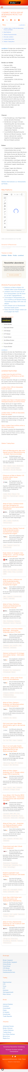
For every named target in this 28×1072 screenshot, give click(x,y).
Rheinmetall (18, 470)
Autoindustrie (6, 813)
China (18, 813)
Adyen (4, 787)
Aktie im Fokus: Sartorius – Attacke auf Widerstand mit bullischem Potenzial (12, 606)
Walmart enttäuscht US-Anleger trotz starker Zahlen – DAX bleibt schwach (13, 655)
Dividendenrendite (7, 547)
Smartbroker (6, 1014)
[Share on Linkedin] (11, 20)
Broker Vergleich (8, 960)
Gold (11, 645)
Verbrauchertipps (11, 867)
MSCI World (15, 765)
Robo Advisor (7, 994)
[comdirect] (6, 320)
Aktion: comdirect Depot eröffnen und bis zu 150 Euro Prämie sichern (13, 426)
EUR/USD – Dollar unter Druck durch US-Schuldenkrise (13, 678)
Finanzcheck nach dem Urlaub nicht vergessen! (12, 847)
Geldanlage (20, 763)
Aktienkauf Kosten (8, 1026)
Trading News (7, 1032)
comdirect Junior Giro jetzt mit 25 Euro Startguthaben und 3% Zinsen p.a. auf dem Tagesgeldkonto (14, 293)
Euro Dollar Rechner (9, 1034)
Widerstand (18, 623)
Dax (4, 468)
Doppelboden (15, 520)
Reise (20, 865)
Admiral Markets (8, 1004)
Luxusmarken (19, 572)
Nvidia (15, 255)
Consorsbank (6, 1008)
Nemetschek (13, 940)
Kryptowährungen (14, 496)
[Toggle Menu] (2, 7)
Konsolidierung (6, 940)
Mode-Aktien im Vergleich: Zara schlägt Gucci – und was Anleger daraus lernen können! (13, 554)
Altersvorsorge (6, 763)
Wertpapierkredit (8, 992)
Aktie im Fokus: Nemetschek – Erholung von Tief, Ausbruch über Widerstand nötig (14, 923)
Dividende (20, 569)
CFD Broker (6, 968)
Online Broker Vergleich (10, 962)
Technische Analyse (7, 522)
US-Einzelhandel (6, 672)
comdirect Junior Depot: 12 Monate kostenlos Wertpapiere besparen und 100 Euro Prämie (13, 401)
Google (8, 468)
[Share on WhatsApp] (15, 20)
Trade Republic (7, 1016)
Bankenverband (6, 863)
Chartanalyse (17, 621)
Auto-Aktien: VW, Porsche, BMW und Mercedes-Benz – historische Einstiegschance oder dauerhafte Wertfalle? (13, 797)
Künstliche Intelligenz (15, 468)
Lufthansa (5, 598)
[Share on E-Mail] (18, 20)
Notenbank (20, 740)
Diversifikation (14, 569)
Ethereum (14, 494)
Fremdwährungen (7, 865)
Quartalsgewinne (16, 670)
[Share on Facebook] (3, 20)
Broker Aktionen (7, 1028)
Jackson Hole (6, 496)
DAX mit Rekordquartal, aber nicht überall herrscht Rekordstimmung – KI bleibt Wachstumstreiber (14, 452)
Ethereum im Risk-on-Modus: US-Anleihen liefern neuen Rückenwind (13, 477)
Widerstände (11, 598)
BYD (15, 813)
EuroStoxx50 (6, 789)
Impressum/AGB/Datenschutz (9, 1059)
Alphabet (9, 466)
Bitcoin (9, 494)
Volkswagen (21, 818)
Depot (12, 763)
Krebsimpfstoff (14, 889)
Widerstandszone (7, 942)
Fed (18, 494)
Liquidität (15, 914)
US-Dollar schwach (19, 693)
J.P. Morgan (12, 789)
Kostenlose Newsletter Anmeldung (14, 1047)
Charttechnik (9, 545)
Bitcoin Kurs (6, 1036)
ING (11, 765)
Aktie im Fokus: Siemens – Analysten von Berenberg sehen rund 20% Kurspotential (13, 704)
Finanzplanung (14, 863)
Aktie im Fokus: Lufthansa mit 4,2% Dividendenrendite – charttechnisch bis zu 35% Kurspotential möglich (12, 582)
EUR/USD (12, 693)
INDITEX (5, 572)
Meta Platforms (6, 470)
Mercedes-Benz (14, 815)
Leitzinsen (21, 496)
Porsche (21, 815)
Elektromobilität (6, 815)
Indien (20, 645)
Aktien (4, 466)
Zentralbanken (13, 647)
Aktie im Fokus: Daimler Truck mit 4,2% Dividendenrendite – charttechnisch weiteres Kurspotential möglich (13, 530)
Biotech (5, 889)
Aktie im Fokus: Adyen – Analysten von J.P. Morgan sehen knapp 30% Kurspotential (13, 772)
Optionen (5, 990)
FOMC (10, 740)
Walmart (13, 672)
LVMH (4, 574)
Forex (4, 986)
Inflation (9, 572)
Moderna (20, 889)
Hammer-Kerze (14, 938)
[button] (2, 1069)
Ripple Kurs (6, 1038)
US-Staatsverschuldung (8, 695)
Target (17, 891)
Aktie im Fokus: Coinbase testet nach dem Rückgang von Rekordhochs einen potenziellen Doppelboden (13, 506)
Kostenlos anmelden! (14, 275)
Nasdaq (5, 891)
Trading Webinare (8, 1030)
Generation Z (6, 765)
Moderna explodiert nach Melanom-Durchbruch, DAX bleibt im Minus (14, 874)
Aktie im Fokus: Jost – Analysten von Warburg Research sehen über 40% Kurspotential (13, 825)
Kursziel (17, 789)
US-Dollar (5, 916)
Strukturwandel (14, 818)
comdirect (4, 48)
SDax (21, 838)
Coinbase (9, 520)
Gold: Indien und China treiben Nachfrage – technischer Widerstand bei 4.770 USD (13, 630)
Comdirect (6, 1006)
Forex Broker (6, 966)
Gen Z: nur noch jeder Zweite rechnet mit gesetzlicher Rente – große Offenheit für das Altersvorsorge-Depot (13, 748)
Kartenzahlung (15, 865)
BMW (11, 813)
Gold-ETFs (15, 645)
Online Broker (7, 964)
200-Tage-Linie (6, 938)
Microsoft (13, 470)
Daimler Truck (16, 545)
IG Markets (6, 1012)
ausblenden (22, 25)
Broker (10, 255)
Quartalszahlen (6, 818)
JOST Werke (16, 838)
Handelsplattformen (9, 972)
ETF (16, 763)
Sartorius (13, 623)
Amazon (14, 466)
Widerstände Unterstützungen (9, 697)
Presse (24, 1059)
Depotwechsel (7, 982)
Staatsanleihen (21, 914)
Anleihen (4, 255)
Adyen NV (9, 787)
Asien (8, 569)
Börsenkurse (6, 670)
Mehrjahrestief (6, 623)
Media (19, 1059)
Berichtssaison (20, 466)
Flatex (5, 1010)
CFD (4, 984)
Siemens (14, 718)
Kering (14, 572)
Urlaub (4, 867)
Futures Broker (7, 970)
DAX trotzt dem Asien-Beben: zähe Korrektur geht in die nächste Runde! (14, 725)
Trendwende (20, 940)
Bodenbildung (10, 621)
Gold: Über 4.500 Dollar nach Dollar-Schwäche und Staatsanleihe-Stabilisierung (12, 899)
